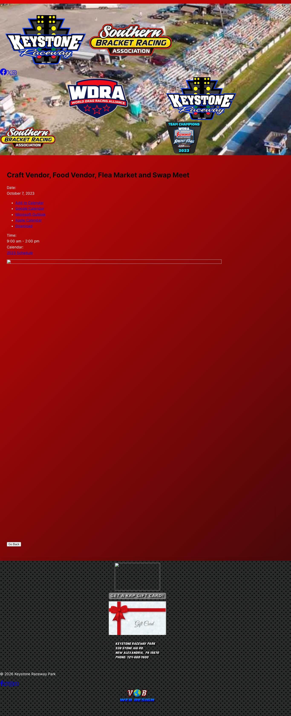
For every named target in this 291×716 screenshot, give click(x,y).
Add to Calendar (29, 203)
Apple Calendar (28, 220)
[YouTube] (16, 685)
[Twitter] (6, 685)
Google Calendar (29, 208)
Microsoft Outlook (30, 214)
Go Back (14, 544)
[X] (9, 74)
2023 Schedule (20, 253)
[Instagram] (14, 74)
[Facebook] (3, 74)
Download (24, 226)
